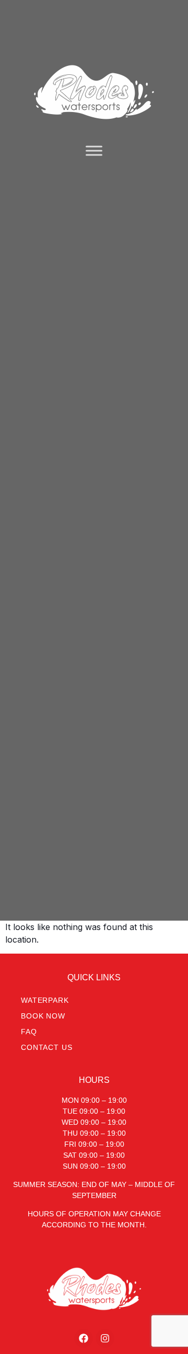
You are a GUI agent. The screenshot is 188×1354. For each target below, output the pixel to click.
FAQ (29, 1031)
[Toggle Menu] (94, 150)
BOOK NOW (43, 1016)
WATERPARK (45, 1000)
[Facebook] (83, 1338)
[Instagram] (105, 1338)
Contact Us (46, 1047)
